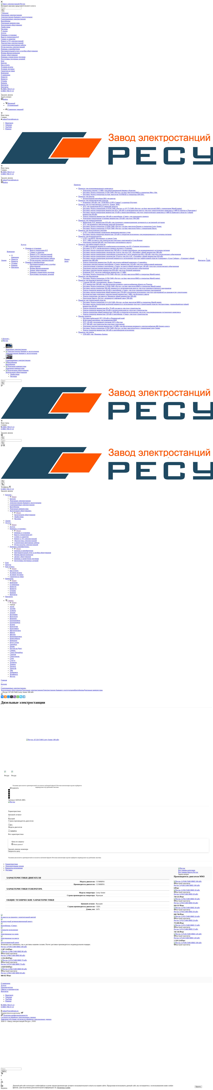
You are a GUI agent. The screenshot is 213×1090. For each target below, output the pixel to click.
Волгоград (14, 616)
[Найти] (3, 10)
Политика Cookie (63, 1088)
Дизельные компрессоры (93, 690)
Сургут (12, 660)
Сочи (12, 658)
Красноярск (14, 628)
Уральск (13, 666)
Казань (12, 624)
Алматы (13, 610)
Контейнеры (79, 690)
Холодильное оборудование (24, 515)
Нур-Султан (14, 642)
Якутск (12, 676)
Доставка (8, 870)
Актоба (12, 608)
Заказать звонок (7, 178)
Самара (12, 650)
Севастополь (14, 656)
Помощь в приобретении (23, 551)
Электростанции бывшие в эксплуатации (58, 690)
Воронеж (13, 618)
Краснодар (14, 626)
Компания (13, 583)
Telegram (8, 125)
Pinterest (8, 129)
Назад (14, 497)
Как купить (14, 571)
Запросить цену (14, 851)
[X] (11, 696)
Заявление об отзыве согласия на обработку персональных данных (26, 1019)
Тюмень (13, 664)
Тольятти (13, 662)
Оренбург (13, 644)
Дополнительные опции (14, 866)
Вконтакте (9, 123)
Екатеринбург (15, 620)
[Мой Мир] (8, 696)
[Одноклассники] (5, 696)
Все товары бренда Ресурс (188, 872)
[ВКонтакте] (2, 696)
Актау (12, 606)
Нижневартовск (16, 636)
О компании (5, 983)
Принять (198, 1087)
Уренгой (13, 668)
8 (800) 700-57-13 (7, 89)
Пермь (12, 646)
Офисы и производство (10, 989)
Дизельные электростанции (32, 690)
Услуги (12, 527)
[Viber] (14, 696)
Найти (4, 1071)
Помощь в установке (22, 533)
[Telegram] (24, 696)
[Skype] (21, 696)
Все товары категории (186, 870)
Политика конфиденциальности (15, 1015)
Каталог (13, 499)
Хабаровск (14, 672)
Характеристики (11, 864)
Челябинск (14, 674)
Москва (13, 634)
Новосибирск (15, 638)
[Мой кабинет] (2, 435)
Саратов (13, 654)
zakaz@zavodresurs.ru (10, 119)
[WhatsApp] (17, 696)
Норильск (13, 640)
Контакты (4, 991)
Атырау (12, 612)
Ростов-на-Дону (16, 648)
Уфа (11, 670)
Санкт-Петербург (16, 652)
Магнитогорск (15, 630)
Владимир (14, 614)
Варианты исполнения (14, 868)
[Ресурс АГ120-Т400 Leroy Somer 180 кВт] (47, 740)
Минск (12, 632)
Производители (7, 987)
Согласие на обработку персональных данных (18, 1017)
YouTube (8, 127)
